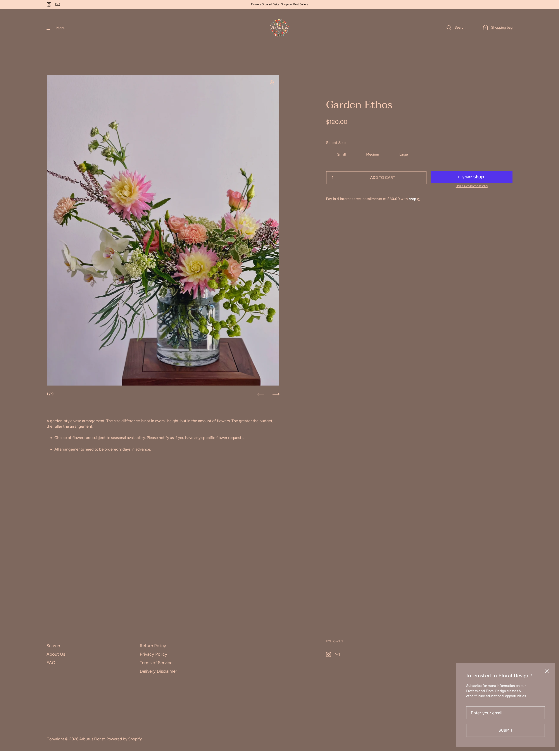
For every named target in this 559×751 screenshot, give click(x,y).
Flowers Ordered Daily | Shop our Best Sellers (279, 4)
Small (341, 154)
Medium (372, 154)
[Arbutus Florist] (279, 28)
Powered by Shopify (124, 739)
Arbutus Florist (92, 739)
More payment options (472, 186)
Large (403, 154)
